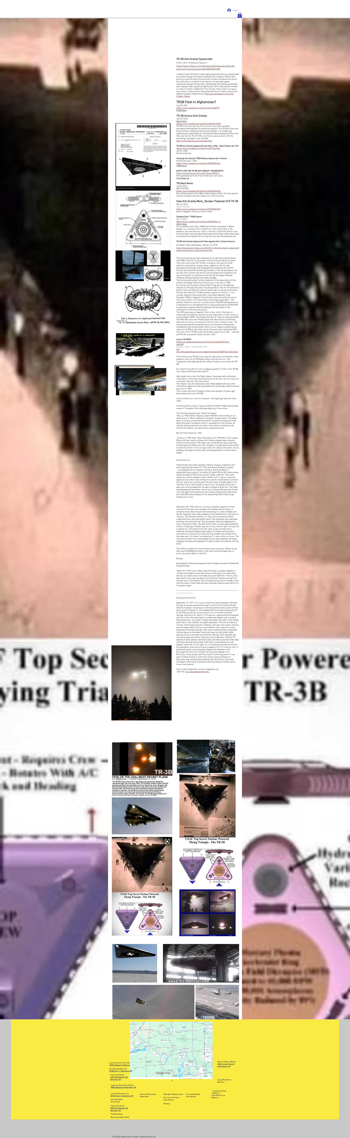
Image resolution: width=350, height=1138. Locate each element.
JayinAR (179, 344)
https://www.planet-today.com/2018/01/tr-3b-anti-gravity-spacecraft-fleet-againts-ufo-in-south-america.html (207, 249)
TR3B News (181, 110)
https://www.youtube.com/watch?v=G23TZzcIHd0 (198, 148)
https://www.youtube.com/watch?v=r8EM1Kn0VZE (198, 124)
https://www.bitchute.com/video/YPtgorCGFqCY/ (197, 173)
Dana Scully (181, 121)
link (178, 349)
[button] (239, 15)
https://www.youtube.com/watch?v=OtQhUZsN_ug (198, 221)
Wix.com (152, 1137)
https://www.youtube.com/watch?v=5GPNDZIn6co (198, 163)
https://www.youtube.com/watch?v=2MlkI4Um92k (198, 191)
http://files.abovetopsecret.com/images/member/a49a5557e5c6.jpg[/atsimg (207, 352)
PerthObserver (182, 178)
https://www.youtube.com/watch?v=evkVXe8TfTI (197, 108)
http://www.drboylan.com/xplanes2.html (194, 141)
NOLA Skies (181, 224)
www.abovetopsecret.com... (197, 672)
